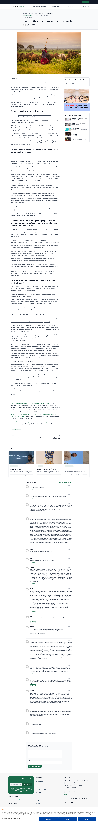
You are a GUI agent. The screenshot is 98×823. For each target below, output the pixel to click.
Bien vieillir (39, 806)
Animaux (38, 795)
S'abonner (86, 1)
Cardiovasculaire (79, 785)
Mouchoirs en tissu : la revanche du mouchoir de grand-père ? (78, 124)
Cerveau (67, 787)
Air (65, 780)
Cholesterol (74, 787)
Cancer (80, 783)
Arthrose (38, 800)
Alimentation (40, 466)
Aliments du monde (41, 784)
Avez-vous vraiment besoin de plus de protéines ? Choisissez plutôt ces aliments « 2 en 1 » (48, 468)
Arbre (85, 780)
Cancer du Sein (68, 785)
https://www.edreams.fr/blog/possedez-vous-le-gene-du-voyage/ (31, 422)
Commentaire (31, 749)
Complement (68, 789)
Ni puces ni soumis (75, 128)
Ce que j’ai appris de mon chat (77, 138)
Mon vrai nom (68, 468)
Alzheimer (39, 792)
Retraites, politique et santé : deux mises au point (78, 133)
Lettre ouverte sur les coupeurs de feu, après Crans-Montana (79, 119)
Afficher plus (67, 794)
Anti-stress (39, 797)
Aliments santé (40, 786)
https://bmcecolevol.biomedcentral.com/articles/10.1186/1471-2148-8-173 (32, 403)
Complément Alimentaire (79, 789)
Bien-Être (74, 783)
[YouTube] (88, 7)
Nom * (29, 760)
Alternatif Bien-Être (32, 13)
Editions (78, 791)
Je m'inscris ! (27, 784)
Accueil (25, 13)
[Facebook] (83, 7)
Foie (83, 791)
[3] (11, 422)
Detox (66, 791)
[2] (11, 414)
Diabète (72, 791)
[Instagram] (86, 7)
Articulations (39, 803)
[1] (11, 403)
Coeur (81, 787)
